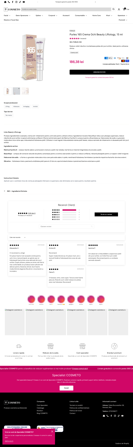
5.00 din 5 (31, 213)
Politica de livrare (76, 411)
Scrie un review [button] (106, 214)
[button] (74, 38)
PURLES (72, 31)
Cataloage (40, 408)
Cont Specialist (42, 405)
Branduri (40, 411)
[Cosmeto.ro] (12, 9)
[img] (14, 245)
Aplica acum (9, 441)
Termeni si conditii (76, 405)
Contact (72, 413)
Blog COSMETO (42, 413)
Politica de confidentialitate (79, 408)
